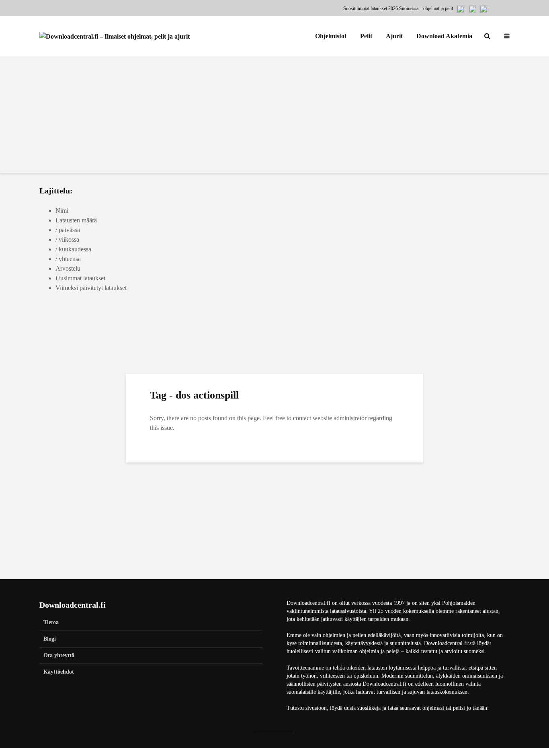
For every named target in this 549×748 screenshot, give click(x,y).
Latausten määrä (76, 220)
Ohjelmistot (330, 36)
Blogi (49, 639)
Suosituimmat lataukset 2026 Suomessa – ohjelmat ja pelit (398, 8)
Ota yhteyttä (58, 655)
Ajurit (394, 36)
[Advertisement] (274, 116)
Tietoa (51, 622)
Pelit (366, 36)
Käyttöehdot (58, 672)
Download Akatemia (444, 36)
